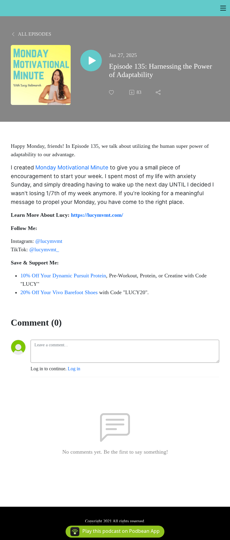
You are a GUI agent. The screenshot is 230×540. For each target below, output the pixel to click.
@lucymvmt (48, 241)
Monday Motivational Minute (71, 167)
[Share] (158, 92)
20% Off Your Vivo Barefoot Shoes (59, 292)
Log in (74, 368)
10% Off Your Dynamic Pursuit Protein (63, 276)
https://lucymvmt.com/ (97, 215)
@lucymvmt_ (44, 249)
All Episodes (34, 34)
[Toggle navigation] (223, 8)
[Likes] (112, 92)
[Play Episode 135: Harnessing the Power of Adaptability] (91, 60)
